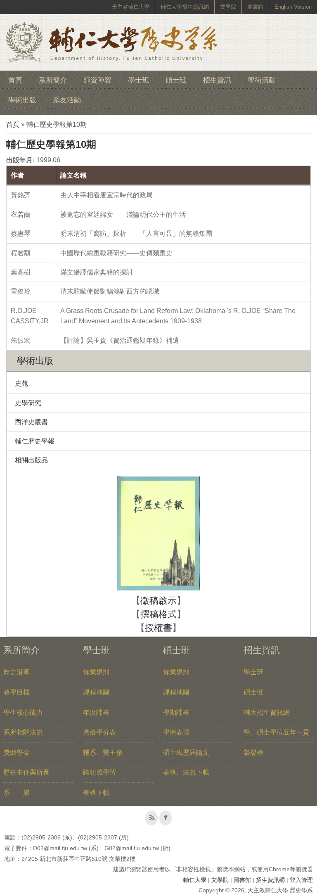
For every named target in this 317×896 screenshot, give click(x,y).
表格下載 (96, 792)
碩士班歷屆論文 (186, 752)
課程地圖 (96, 692)
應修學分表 (99, 732)
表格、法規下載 (186, 772)
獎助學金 (16, 752)
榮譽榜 (253, 752)
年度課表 (96, 712)
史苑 (21, 383)
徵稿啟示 (158, 600)
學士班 (138, 80)
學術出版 (22, 100)
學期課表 (176, 712)
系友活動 (67, 100)
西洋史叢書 (31, 421)
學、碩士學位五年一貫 (277, 732)
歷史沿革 (16, 672)
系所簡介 (53, 80)
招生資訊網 (270, 880)
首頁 (15, 80)
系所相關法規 (23, 732)
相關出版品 (31, 460)
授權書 (158, 628)
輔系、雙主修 (103, 752)
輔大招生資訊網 (267, 712)
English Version (293, 7)
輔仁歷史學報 (34, 441)
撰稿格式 (158, 614)
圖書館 (255, 7)
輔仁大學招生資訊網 (185, 7)
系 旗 (16, 792)
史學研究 (28, 402)
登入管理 (301, 880)
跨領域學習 (99, 772)
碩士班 (176, 80)
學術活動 (262, 80)
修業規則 (96, 672)
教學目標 (16, 692)
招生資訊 (217, 80)
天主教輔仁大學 (130, 7)
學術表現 (176, 732)
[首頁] (111, 42)
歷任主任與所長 (26, 772)
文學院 (228, 7)
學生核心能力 (23, 712)
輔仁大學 (194, 880)
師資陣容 (97, 80)
